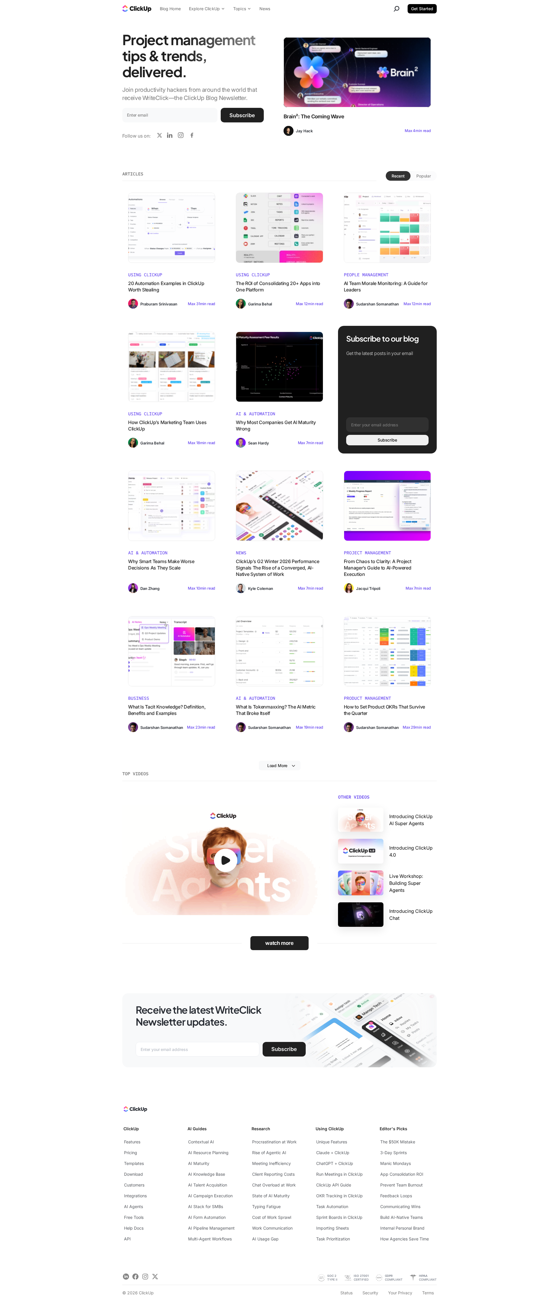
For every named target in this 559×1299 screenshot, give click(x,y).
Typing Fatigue (266, 1206)
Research (261, 1128)
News (264, 8)
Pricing (130, 1152)
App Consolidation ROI (401, 1174)
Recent (398, 175)
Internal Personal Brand (402, 1228)
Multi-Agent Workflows (210, 1238)
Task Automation (332, 1206)
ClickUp (131, 1128)
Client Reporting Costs (273, 1174)
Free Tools (134, 1217)
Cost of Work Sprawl (271, 1217)
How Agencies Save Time (404, 1238)
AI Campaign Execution (210, 1195)
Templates (134, 1163)
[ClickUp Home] (135, 1110)
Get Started (422, 8)
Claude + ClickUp (332, 1152)
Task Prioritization (333, 1238)
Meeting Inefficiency (271, 1163)
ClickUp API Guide (333, 1184)
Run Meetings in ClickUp (339, 1174)
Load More (277, 765)
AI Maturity (198, 1163)
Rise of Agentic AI (269, 1152)
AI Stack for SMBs (205, 1206)
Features (132, 1141)
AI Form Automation (207, 1217)
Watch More (279, 943)
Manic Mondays (395, 1163)
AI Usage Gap (265, 1238)
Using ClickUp (330, 1128)
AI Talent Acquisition (207, 1184)
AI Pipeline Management (211, 1228)
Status (346, 1292)
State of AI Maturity (271, 1195)
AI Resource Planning (208, 1152)
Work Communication (272, 1228)
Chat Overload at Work (274, 1184)
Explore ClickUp (204, 8)
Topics (239, 8)
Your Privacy (400, 1292)
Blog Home (170, 8)
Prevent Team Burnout (401, 1184)
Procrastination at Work (274, 1141)
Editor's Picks (393, 1128)
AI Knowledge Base (206, 1174)
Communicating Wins (400, 1206)
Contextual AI (201, 1141)
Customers (134, 1184)
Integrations (135, 1195)
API (127, 1238)
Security (370, 1292)
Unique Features (331, 1141)
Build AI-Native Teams (401, 1217)
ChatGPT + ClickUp (334, 1163)
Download (133, 1174)
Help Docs (134, 1228)
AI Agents (133, 1206)
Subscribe (242, 115)
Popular (423, 175)
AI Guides (197, 1128)
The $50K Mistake (397, 1141)
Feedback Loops (396, 1195)
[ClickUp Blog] (136, 9)
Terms (428, 1292)
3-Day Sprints (393, 1152)
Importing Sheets (332, 1228)
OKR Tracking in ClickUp (339, 1195)
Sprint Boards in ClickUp (339, 1217)
